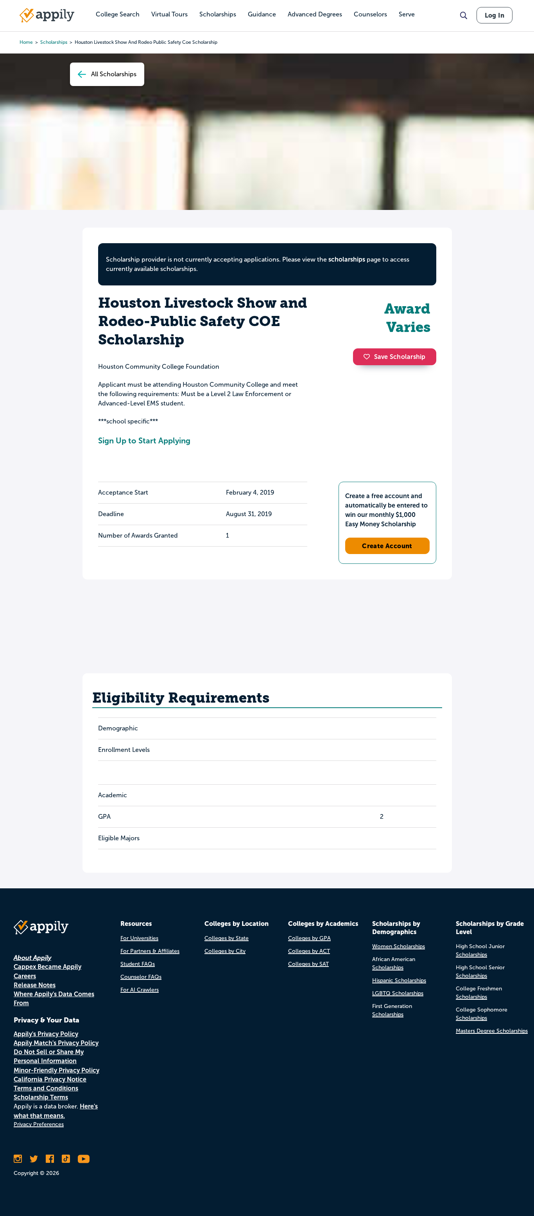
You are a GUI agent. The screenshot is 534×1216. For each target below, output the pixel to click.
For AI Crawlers (139, 990)
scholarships (346, 259)
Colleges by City (224, 951)
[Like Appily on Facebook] (50, 1159)
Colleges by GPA (309, 938)
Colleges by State (226, 938)
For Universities (139, 938)
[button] (369, 356)
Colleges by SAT (308, 964)
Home (26, 42)
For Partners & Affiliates (149, 951)
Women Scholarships (398, 946)
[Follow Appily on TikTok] (66, 1159)
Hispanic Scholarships (399, 980)
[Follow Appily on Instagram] (18, 1159)
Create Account (387, 545)
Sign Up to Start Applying (144, 440)
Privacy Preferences (39, 1124)
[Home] (47, 15)
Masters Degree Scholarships (492, 1031)
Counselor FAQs (140, 977)
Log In (494, 15)
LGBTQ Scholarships (397, 993)
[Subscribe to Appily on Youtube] (84, 1159)
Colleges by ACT (309, 951)
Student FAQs (137, 964)
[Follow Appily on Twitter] (34, 1159)
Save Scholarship (400, 356)
